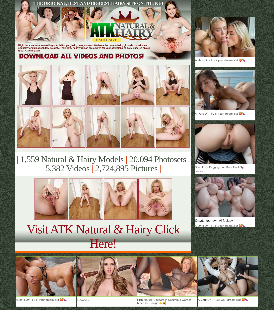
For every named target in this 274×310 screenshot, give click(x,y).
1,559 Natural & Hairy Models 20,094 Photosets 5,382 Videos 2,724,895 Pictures (103, 164)
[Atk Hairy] (85, 59)
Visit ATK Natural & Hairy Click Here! (103, 236)
